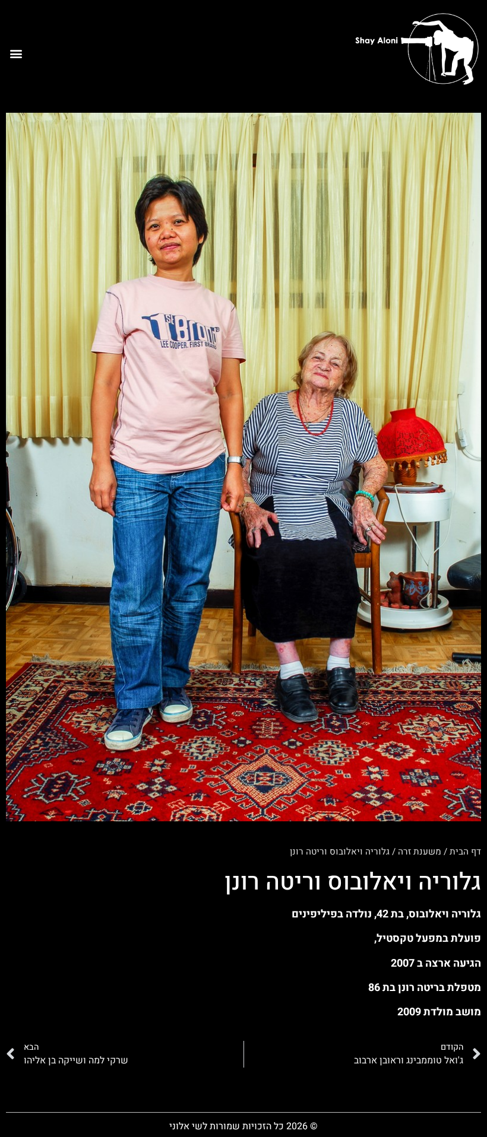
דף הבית (465, 851)
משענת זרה (419, 851)
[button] (16, 53)
